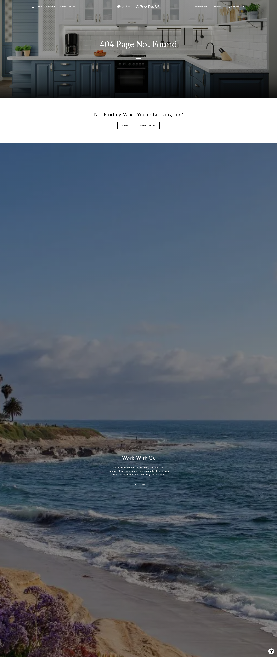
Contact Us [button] (138, 484)
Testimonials (200, 7)
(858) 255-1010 (237, 6)
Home (125, 125)
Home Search (67, 7)
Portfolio (51, 7)
